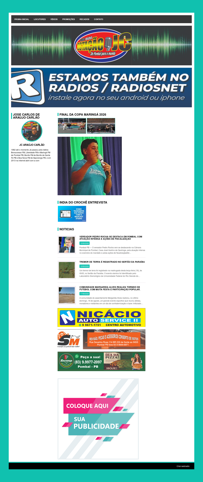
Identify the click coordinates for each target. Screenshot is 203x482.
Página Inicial (21, 19)
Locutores (40, 19)
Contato (98, 19)
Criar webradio (183, 466)
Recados (84, 19)
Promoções (68, 19)
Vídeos (54, 19)
